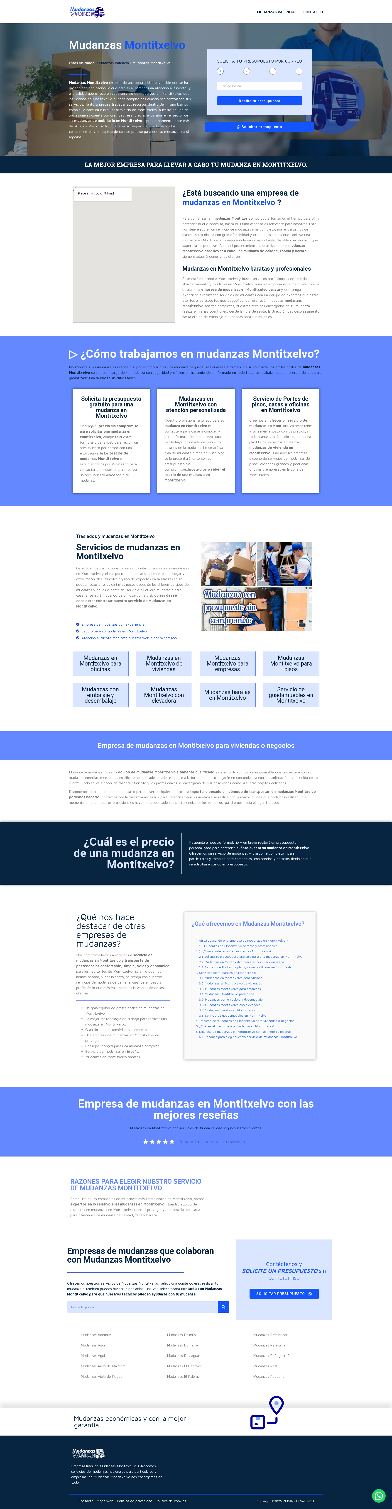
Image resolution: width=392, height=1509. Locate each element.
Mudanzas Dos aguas (184, 1355)
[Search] (223, 1307)
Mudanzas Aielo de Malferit (103, 1366)
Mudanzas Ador (93, 1345)
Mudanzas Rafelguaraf (271, 1355)
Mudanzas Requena (268, 1376)
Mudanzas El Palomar (184, 1376)
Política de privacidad (134, 1501)
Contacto (313, 12)
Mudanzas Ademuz (96, 1335)
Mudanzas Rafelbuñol (270, 1335)
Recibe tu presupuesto (259, 101)
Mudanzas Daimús (181, 1335)
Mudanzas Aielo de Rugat (101, 1376)
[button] (379, 1496)
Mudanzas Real (265, 1366)
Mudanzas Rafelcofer (270, 1345)
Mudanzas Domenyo (183, 1345)
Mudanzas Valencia (276, 12)
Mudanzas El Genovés (184, 1366)
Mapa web (105, 1501)
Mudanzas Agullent (96, 1355)
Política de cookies (170, 1501)
